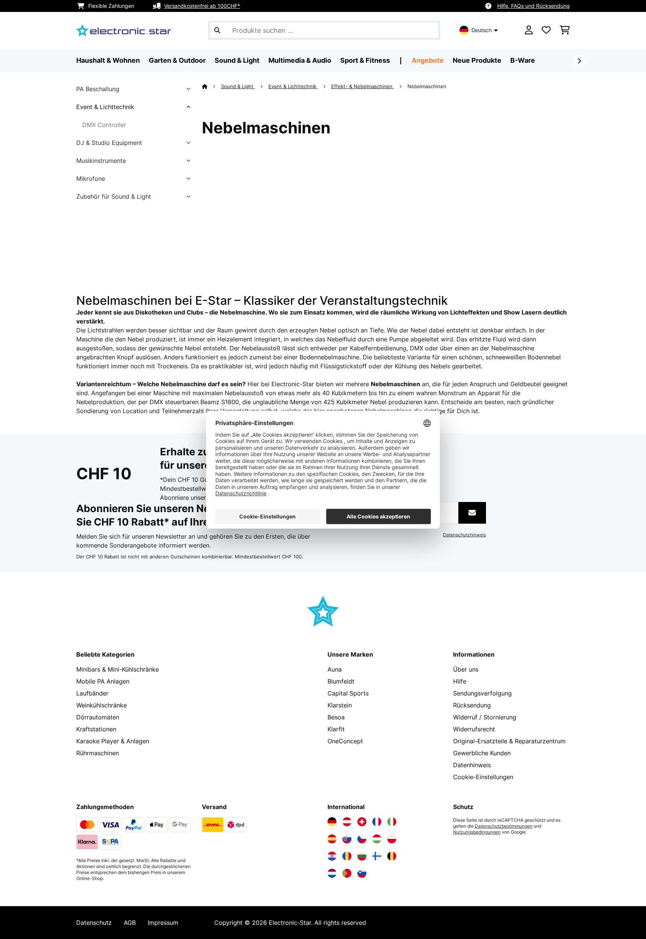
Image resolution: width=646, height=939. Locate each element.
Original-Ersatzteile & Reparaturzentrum (509, 741)
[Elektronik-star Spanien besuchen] (331, 838)
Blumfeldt (340, 681)
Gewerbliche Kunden (482, 753)
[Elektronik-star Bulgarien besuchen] (361, 856)
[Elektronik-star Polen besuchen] (391, 838)
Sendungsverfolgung (482, 693)
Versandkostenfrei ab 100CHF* (202, 6)
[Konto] (529, 30)
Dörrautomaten (97, 717)
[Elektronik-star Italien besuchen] (391, 821)
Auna (334, 669)
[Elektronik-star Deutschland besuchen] (331, 821)
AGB (130, 922)
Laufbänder (92, 693)
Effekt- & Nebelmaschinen (362, 86)
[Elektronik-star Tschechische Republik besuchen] (361, 838)
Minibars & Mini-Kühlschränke (117, 669)
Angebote (428, 60)
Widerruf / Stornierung (484, 717)
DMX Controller (104, 124)
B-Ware (522, 60)
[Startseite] (211, 86)
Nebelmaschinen (427, 86)
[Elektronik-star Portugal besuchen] (346, 873)
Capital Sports (348, 693)
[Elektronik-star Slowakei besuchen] (346, 838)
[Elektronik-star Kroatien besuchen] (331, 856)
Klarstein (339, 705)
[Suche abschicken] (217, 30)
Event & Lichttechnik (105, 107)
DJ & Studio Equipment (109, 142)
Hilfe (459, 681)
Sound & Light (238, 86)
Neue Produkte (477, 60)
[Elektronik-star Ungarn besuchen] (376, 838)
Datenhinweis (472, 765)
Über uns (466, 669)
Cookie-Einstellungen (483, 777)
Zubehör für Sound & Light (113, 196)
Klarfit (336, 729)
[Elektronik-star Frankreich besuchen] (376, 821)
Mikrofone (90, 178)
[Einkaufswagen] (565, 30)
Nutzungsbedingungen (477, 832)
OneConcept (345, 741)
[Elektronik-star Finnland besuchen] (376, 856)
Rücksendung (472, 705)
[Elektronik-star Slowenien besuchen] (361, 873)
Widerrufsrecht (474, 729)
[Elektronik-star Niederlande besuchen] (331, 873)
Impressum (163, 922)
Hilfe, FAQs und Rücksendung (533, 6)
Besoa (336, 717)
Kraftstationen (96, 729)
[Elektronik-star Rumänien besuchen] (346, 856)
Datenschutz (94, 922)
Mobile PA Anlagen (102, 681)
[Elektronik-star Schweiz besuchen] (361, 821)
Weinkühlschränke (101, 705)
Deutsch (481, 30)
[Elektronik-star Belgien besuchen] (391, 856)
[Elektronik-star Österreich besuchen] (346, 821)
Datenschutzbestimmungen (503, 826)
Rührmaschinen (97, 753)
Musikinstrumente (101, 160)
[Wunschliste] (546, 30)
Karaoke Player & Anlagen (112, 741)
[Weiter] (579, 60)
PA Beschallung (97, 89)
